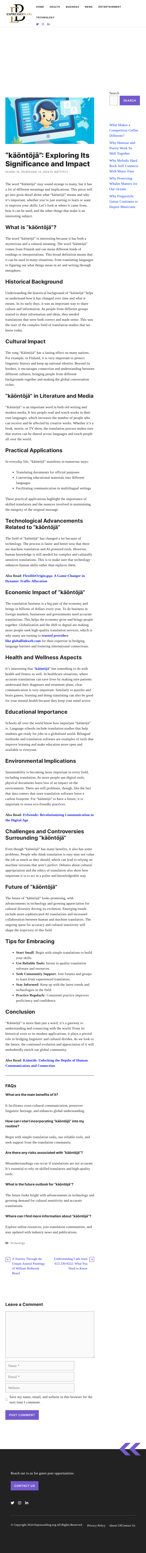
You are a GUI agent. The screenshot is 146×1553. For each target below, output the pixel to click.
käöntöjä (42, 668)
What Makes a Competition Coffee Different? (123, 130)
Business (72, 6)
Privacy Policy (96, 1525)
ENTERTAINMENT (109, 6)
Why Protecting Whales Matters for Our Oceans (123, 183)
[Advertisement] (73, 54)
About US (115, 1525)
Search (114, 93)
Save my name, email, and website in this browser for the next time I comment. (50, 1399)
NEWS (89, 6)
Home (40, 6)
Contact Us (24, 1486)
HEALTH (55, 6)
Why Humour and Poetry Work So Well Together (122, 148)
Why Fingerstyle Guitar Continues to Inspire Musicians (123, 201)
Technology (45, 17)
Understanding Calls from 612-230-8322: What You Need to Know (70, 1263)
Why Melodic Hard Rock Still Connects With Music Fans (123, 166)
